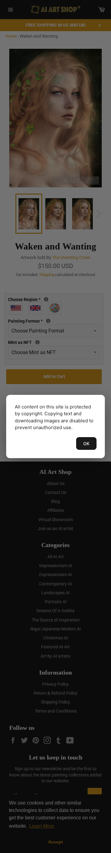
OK (86, 443)
